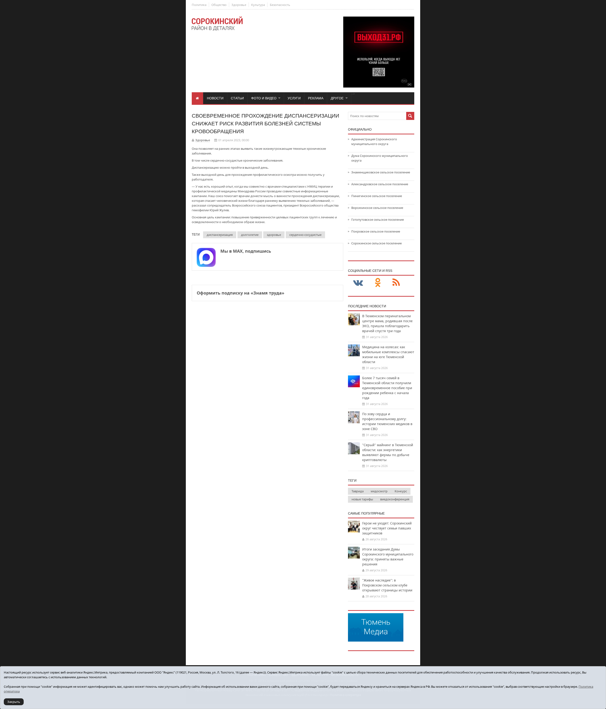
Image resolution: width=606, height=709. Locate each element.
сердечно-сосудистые (305, 235)
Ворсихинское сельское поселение (377, 208)
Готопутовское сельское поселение (377, 219)
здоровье (274, 235)
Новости (215, 98)
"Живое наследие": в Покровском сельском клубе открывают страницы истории (387, 585)
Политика (199, 5)
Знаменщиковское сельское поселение (380, 172)
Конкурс (401, 491)
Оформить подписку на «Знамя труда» (240, 293)
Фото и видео (263, 98)
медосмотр (379, 491)
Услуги (294, 98)
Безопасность (280, 5)
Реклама (315, 98)
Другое (337, 98)
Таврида (358, 491)
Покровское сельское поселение (375, 231)
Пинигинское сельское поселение (376, 196)
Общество (219, 5)
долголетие (249, 235)
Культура (258, 5)
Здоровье (239, 5)
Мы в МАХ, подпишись (245, 251)
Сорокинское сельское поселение (376, 243)
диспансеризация (220, 235)
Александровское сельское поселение (379, 184)
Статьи (237, 98)
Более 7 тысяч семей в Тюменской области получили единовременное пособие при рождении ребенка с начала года (387, 388)
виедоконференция (394, 499)
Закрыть (13, 702)
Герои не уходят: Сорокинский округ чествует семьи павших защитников (387, 528)
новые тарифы (362, 499)
